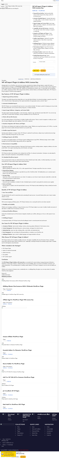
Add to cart (36, 70)
